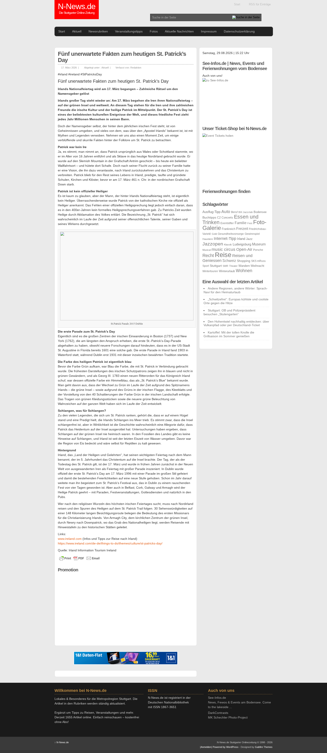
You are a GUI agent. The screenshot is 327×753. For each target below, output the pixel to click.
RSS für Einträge (260, 4)
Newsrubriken (98, 31)
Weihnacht (257, 265)
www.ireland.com (70, 538)
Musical (206, 250)
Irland (241, 239)
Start (237, 4)
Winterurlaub (227, 271)
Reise (223, 254)
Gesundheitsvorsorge (231, 233)
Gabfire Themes (263, 747)
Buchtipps (209, 217)
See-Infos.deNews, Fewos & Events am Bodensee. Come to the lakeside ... (239, 702)
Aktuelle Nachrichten (179, 31)
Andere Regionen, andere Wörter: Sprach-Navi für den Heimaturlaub (236, 290)
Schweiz (229, 261)
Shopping (243, 261)
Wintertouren (210, 271)
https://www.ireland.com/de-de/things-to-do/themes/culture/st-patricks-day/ (110, 543)
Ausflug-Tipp (211, 212)
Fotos (154, 31)
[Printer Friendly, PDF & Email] (79, 558)
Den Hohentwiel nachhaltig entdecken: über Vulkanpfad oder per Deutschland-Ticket (236, 323)
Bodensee (260, 212)
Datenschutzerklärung (239, 31)
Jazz (249, 239)
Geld (214, 234)
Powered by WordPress (225, 747)
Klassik (228, 244)
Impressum (209, 31)
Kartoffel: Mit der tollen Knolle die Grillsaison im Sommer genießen (229, 334)
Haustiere (207, 239)
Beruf (234, 212)
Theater (233, 266)
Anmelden (206, 747)
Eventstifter (227, 223)
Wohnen (244, 270)
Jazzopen (212, 243)
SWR (225, 266)
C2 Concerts (225, 217)
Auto (225, 211)
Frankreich (228, 229)
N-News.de (76, 8)
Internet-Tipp (225, 238)
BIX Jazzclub (245, 212)
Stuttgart (216, 265)
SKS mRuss (258, 261)
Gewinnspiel (252, 233)
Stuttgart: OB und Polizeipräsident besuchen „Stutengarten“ (229, 312)
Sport (205, 266)
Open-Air (244, 249)
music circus (223, 249)
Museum (259, 244)
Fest (249, 223)
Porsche (258, 249)
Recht (208, 255)
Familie (240, 223)
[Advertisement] (126, 606)
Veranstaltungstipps (129, 31)
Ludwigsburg (242, 244)
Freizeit (242, 229)
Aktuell (76, 31)
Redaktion (135, 67)
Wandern (244, 265)
